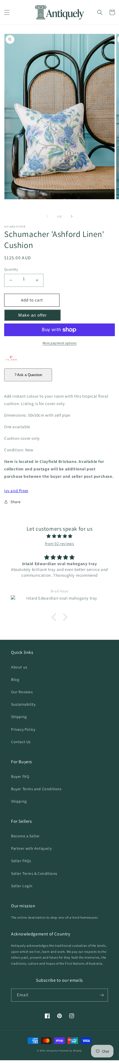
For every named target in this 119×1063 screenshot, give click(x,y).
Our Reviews (22, 691)
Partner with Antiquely (31, 848)
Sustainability (23, 704)
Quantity (11, 269)
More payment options (60, 343)
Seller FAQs (21, 860)
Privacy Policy (23, 729)
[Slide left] (47, 216)
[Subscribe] (101, 995)
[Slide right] (72, 216)
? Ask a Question (28, 375)
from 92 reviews (59, 543)
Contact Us (21, 741)
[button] (7, 12)
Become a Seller (25, 835)
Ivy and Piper (16, 490)
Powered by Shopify (70, 1050)
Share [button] (16, 501)
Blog (15, 679)
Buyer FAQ (20, 776)
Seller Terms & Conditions (34, 873)
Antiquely (52, 1050)
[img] (59, 536)
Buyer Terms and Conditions (36, 788)
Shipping (19, 716)
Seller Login (21, 885)
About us (19, 667)
